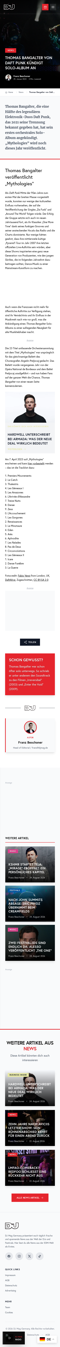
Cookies (9, 1312)
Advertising (10, 1290)
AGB (7, 1280)
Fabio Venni (24, 575)
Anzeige (30, 340)
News (11, 50)
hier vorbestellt (36, 463)
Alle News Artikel (28, 1197)
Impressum (10, 1275)
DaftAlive (10, 579)
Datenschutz (11, 1285)
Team (7, 1307)
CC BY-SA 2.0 (41, 579)
